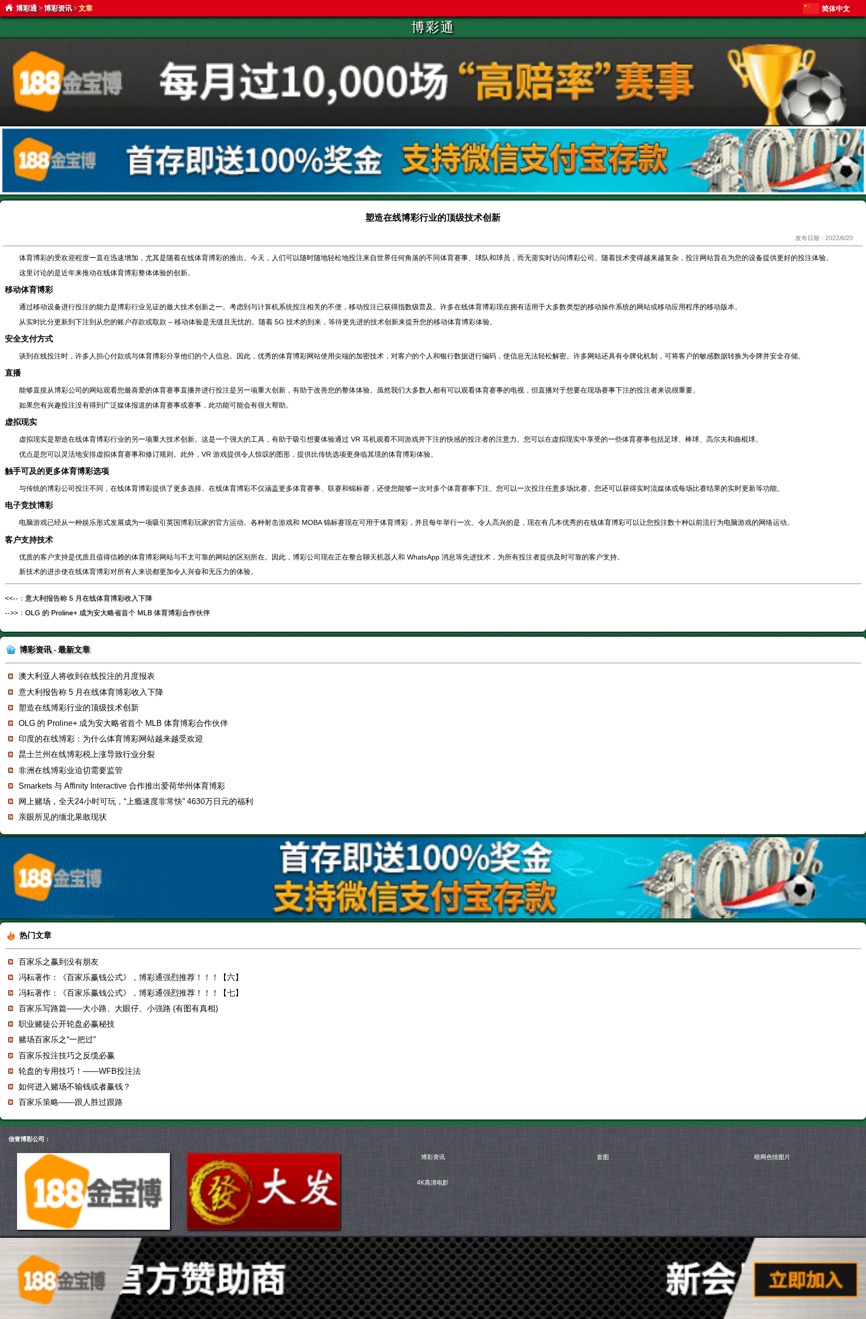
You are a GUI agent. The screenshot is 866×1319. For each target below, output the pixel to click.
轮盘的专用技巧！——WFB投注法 (80, 1071)
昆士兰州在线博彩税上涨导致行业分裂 (87, 754)
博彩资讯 (58, 8)
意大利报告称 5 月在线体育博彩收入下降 (88, 598)
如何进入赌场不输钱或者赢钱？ (75, 1086)
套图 (603, 1157)
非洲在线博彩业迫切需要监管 (71, 770)
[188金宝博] (93, 1227)
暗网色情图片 (772, 1157)
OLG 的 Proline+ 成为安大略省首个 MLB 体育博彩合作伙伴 (117, 613)
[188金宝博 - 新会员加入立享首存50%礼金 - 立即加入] (433, 916)
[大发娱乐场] (263, 1227)
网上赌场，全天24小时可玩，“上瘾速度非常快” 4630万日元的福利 (136, 801)
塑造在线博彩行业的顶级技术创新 (79, 707)
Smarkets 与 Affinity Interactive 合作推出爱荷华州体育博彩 (122, 786)
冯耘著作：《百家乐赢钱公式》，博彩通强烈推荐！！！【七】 (131, 993)
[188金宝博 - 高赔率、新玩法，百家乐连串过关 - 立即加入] (433, 193)
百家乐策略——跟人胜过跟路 (71, 1102)
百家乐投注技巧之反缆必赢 (67, 1055)
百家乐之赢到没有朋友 (59, 962)
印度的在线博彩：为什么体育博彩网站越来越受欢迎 (111, 738)
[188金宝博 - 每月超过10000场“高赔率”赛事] (433, 123)
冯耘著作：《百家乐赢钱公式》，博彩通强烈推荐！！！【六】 (131, 977)
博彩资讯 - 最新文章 (55, 649)
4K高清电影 (433, 1182)
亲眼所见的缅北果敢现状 (63, 817)
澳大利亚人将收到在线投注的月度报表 (87, 676)
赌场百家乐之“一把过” (57, 1039)
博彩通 (26, 8)
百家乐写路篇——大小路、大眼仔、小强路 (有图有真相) (118, 1008)
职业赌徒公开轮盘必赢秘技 (67, 1024)
